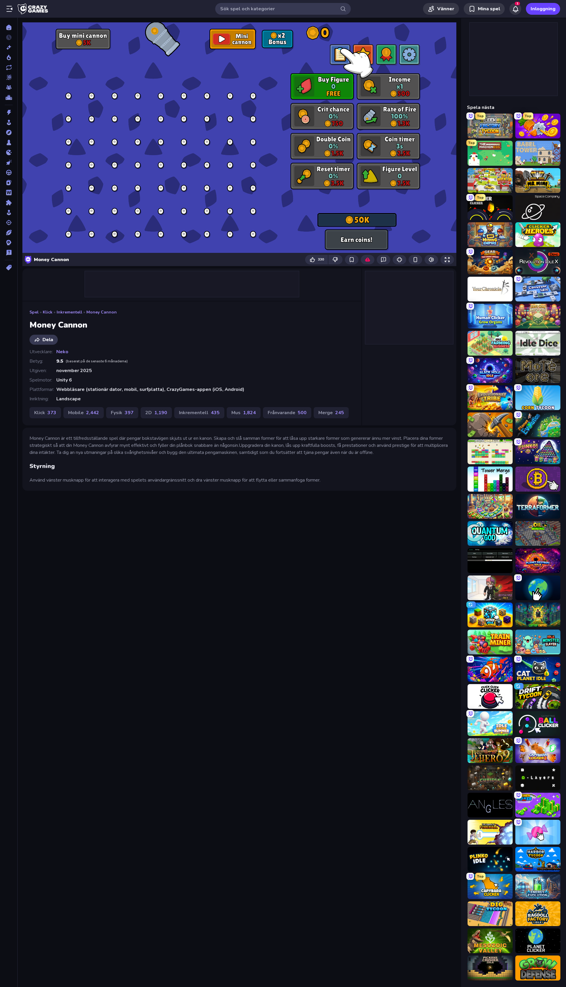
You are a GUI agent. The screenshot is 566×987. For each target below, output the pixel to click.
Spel (34, 312)
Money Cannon (101, 312)
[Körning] (8, 172)
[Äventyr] (8, 132)
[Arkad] (8, 122)
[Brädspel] (8, 142)
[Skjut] (8, 223)
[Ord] (8, 193)
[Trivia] (8, 253)
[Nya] (8, 47)
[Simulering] (8, 213)
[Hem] (8, 27)
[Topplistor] (8, 97)
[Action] (8, 112)
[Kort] (8, 183)
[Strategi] (8, 243)
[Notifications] (515, 9)
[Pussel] (8, 203)
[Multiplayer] (8, 87)
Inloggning (543, 9)
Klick (47, 312)
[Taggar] (8, 268)
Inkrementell (69, 312)
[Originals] (8, 77)
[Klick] (8, 162)
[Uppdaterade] (8, 67)
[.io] (8, 152)
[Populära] (8, 57)
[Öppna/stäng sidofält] (9, 9)
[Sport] (8, 233)
